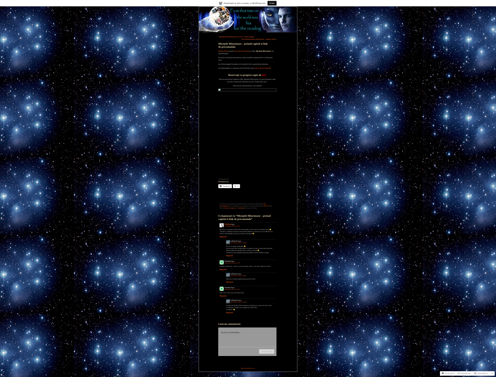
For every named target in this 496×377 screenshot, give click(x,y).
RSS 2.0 (266, 206)
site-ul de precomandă (263, 68)
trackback (241, 208)
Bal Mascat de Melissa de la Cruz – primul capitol (237, 37)
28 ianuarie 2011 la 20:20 (238, 275)
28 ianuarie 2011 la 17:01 (232, 263)
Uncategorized (224, 206)
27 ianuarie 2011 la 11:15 (232, 226)
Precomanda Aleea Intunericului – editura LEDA (258, 39)
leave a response (230, 208)
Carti (264, 204)
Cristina (227, 224)
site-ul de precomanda (242, 51)
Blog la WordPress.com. (248, 368)
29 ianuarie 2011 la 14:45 (238, 302)
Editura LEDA (223, 51)
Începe (272, 3)
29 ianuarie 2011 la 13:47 (232, 289)
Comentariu (267, 351)
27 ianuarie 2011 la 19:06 (238, 243)
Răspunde (223, 236)
